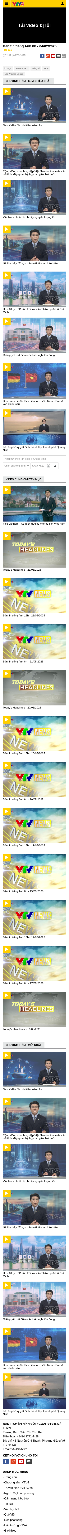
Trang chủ (10, 1477)
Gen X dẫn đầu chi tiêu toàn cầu (22, 125)
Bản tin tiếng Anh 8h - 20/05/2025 (23, 799)
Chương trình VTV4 (16, 1482)
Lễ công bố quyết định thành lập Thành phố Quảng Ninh (34, 448)
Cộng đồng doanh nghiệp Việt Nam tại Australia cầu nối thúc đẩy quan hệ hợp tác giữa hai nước (34, 173)
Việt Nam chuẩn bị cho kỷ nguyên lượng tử (29, 217)
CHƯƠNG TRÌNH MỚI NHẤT (24, 1045)
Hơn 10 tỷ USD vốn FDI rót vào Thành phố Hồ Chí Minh (33, 311)
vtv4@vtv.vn (19, 1449)
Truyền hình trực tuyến (18, 1487)
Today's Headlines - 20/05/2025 (22, 707)
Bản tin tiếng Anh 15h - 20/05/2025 (24, 753)
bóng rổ (35, 68)
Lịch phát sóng (13, 1519)
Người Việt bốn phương (19, 1493)
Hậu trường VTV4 (15, 1525)
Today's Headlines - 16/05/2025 (22, 1029)
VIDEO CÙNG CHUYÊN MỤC (23, 479)
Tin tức (8, 1503)
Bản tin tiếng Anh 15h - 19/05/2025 (24, 845)
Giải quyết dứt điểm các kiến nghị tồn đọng (29, 355)
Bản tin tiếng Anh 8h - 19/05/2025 (23, 891)
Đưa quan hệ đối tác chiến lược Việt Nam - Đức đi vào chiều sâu (33, 402)
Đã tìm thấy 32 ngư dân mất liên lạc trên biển (30, 263)
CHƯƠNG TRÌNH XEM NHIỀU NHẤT (28, 80)
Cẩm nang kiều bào (16, 1498)
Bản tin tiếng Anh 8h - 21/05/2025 (23, 661)
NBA (46, 68)
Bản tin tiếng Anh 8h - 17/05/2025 (23, 983)
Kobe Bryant (22, 68)
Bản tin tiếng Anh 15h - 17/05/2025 (24, 937)
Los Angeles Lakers (14, 74)
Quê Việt (9, 1514)
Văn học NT (11, 1509)
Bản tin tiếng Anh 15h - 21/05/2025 (24, 615)
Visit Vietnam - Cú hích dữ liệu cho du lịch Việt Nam (34, 523)
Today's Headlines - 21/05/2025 (22, 569)
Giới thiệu (10, 1530)
